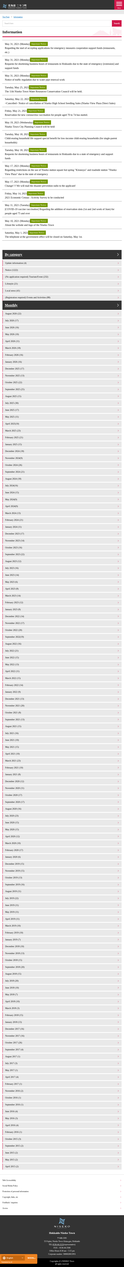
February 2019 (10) (14, 932)
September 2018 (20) (15, 967)
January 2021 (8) (13, 774)
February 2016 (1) (13, 1132)
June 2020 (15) (12, 822)
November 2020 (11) (14, 788)
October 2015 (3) (13, 1139)
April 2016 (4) (12, 1125)
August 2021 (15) (13, 726)
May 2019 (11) (12, 912)
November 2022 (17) (14, 623)
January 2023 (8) (13, 609)
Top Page (6, 17)
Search (117, 23)
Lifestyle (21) (11, 283)
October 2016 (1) (13, 1097)
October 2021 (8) (13, 712)
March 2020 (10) (13, 843)
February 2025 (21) (14, 437)
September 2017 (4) (14, 1049)
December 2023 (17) (14, 533)
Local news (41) (12, 290)
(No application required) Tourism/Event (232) (26, 276)
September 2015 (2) (14, 1145)
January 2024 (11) (13, 527)
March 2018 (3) (12, 1008)
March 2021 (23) (13, 760)
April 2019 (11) (12, 919)
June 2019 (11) (12, 905)
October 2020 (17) (13, 795)
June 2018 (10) (12, 987)
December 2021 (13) (14, 699)
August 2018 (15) (13, 973)
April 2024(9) (11, 506)
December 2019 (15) (14, 864)
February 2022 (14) (14, 685)
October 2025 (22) (13, 382)
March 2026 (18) (13, 348)
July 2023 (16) (12, 568)
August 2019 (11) (13, 891)
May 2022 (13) (12, 664)
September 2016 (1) (14, 1104)
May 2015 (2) (11, 1159)
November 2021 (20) (14, 705)
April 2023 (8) (12, 588)
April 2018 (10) (12, 1001)
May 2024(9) (11, 499)
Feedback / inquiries (10, 1202)
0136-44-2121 (58, 1244)
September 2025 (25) (15, 389)
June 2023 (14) (12, 575)
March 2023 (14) (13, 595)
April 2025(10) (12, 423)
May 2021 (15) (12, 747)
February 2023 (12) (14, 602)
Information (18, 17)
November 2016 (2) (14, 1091)
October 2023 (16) (13, 547)
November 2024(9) (14, 458)
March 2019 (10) (13, 925)
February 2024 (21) (14, 520)
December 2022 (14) (14, 616)
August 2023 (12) (13, 561)
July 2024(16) (11, 485)
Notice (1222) (11, 270)
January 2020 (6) (13, 857)
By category (13, 254)
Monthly (11, 305)
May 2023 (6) (11, 582)
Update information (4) (15, 263)
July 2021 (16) (12, 733)
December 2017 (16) (14, 1029)
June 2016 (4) (11, 1111)
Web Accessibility (9, 1180)
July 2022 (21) (12, 650)
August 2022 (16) (13, 643)
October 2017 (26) (13, 1042)
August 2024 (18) (13, 478)
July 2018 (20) (12, 980)
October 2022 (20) (13, 630)
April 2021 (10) (12, 753)
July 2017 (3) (11, 1063)
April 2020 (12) (12, 836)
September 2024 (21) (15, 472)
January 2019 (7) (13, 939)
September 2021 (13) (15, 719)
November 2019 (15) (14, 870)
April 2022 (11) (12, 671)
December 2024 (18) (14, 451)
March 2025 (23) (13, 430)
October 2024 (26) (13, 465)
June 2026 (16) (12, 327)
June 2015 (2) (11, 1152)
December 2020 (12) (14, 781)
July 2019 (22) (12, 898)
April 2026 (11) (12, 341)
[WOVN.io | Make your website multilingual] (31, 1258)
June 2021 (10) (12, 740)
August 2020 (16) (13, 808)
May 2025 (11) (12, 416)
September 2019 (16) (15, 884)
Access (5, 1208)
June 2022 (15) (12, 657)
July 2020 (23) (12, 815)
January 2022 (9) (13, 692)
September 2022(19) (14, 637)
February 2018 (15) (14, 1015)
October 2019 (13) (13, 877)
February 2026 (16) (14, 355)
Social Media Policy (10, 1186)
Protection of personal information (15, 1191)
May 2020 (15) (12, 829)
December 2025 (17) (14, 368)
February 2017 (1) (13, 1084)
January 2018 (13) (13, 1022)
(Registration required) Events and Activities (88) (27, 297)
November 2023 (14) (14, 540)
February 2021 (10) (14, 767)
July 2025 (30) (12, 403)
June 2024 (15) (12, 492)
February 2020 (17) (14, 850)
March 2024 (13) (13, 513)
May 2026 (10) (12, 334)
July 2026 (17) (12, 320)
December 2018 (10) (14, 946)
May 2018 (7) (11, 994)
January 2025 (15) (13, 444)
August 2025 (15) (13, 396)
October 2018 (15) (13, 960)
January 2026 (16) (13, 362)
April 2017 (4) (12, 1077)
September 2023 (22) (15, 554)
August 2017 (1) (12, 1056)
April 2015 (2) (12, 1166)
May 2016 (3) (11, 1118)
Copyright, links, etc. (10, 1197)
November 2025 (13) (14, 375)
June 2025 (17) (12, 410)
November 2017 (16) (14, 1035)
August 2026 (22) (13, 313)
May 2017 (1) (11, 1070)
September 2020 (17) (15, 802)
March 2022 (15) (13, 678)
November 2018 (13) (14, 953)
